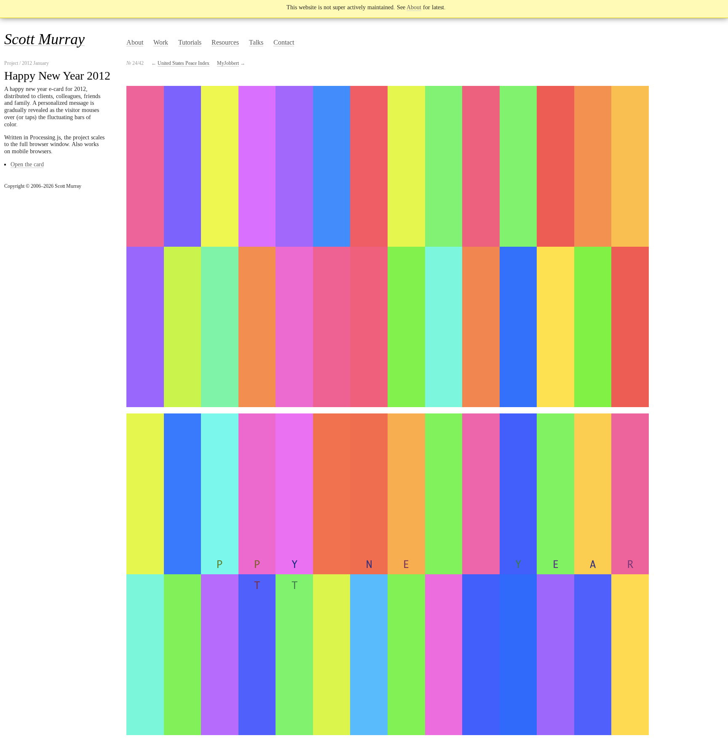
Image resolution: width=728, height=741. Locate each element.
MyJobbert (228, 63)
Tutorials (189, 42)
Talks (256, 42)
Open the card (27, 164)
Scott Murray (44, 39)
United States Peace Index (183, 63)
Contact (283, 42)
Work (160, 42)
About (414, 7)
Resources (225, 42)
